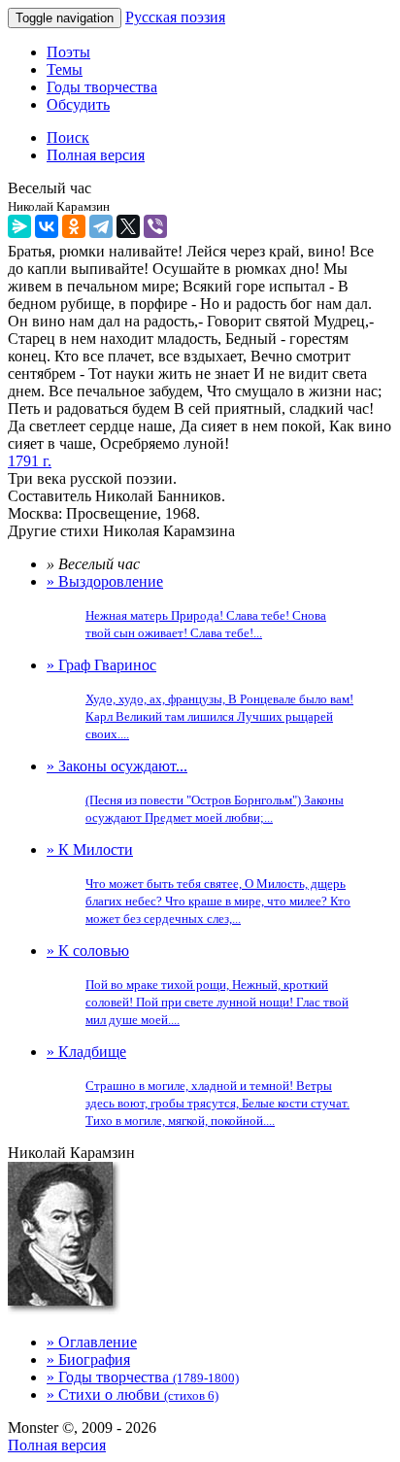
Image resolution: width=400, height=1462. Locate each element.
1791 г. (29, 461)
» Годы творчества (143, 1377)
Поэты (68, 52)
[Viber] (155, 226)
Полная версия (57, 1445)
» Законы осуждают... (195, 791)
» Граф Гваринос (200, 699)
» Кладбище (198, 1085)
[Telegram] (101, 226)
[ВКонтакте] (46, 226)
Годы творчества (102, 87)
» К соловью (198, 984)
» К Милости (198, 883)
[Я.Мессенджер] (19, 226)
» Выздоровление (186, 606)
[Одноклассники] (73, 226)
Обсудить (78, 104)
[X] (128, 226)
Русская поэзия (175, 17)
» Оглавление (92, 1342)
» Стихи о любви (132, 1394)
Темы (65, 69)
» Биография (88, 1359)
